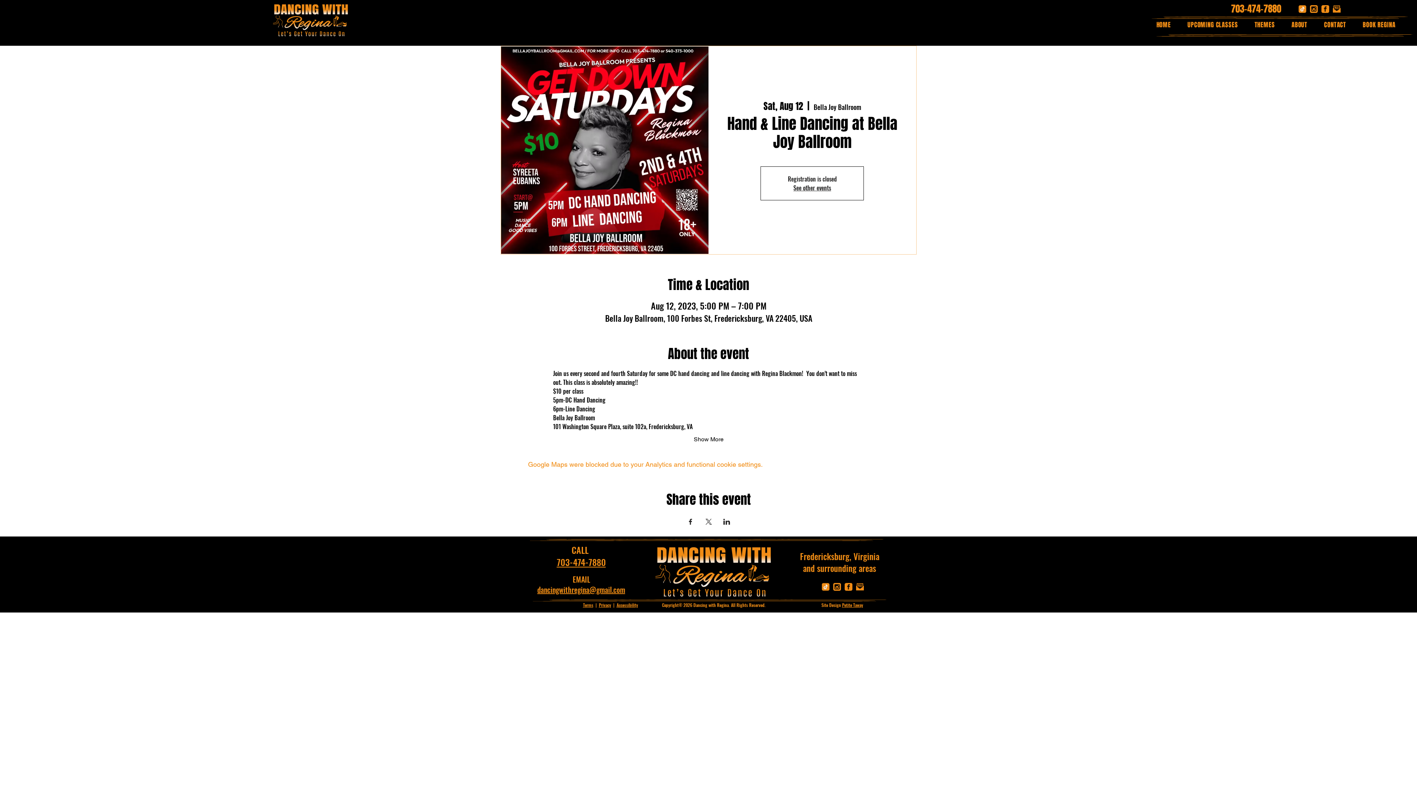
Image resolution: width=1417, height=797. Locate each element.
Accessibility (627, 605)
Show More (709, 439)
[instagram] (1314, 9)
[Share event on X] (708, 522)
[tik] (1302, 9)
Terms (588, 605)
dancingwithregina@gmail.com (581, 589)
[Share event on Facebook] (690, 522)
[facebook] (1325, 9)
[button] (1265, 25)
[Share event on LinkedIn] (726, 522)
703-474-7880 (1256, 8)
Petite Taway (852, 605)
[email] (1337, 9)
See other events (812, 187)
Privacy (605, 605)
